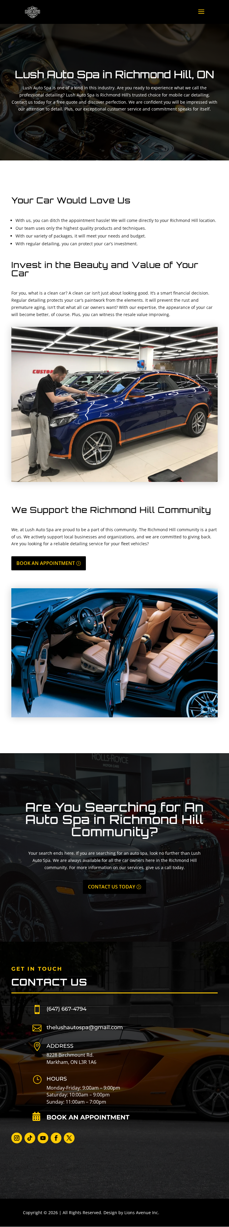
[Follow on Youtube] (43, 1138)
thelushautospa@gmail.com (85, 1027)
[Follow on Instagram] (16, 1138)
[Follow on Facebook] (56, 1138)
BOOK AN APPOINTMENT (45, 563)
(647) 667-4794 (66, 1009)
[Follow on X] (69, 1138)
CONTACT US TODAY (111, 886)
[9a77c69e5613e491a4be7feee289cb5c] (114, 716)
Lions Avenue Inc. (141, 1212)
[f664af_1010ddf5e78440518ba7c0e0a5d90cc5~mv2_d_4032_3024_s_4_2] (114, 480)
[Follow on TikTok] (29, 1138)
